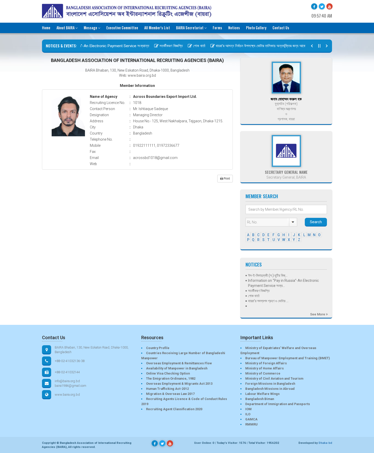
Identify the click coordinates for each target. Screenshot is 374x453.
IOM (248, 409)
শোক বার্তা (192, 46)
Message (90, 27)
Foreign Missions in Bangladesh (270, 383)
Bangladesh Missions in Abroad (270, 389)
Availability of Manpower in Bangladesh (176, 368)
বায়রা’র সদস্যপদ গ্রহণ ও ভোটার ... (268, 301)
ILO (247, 414)
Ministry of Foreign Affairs (266, 363)
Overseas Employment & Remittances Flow (179, 363)
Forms (217, 27)
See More (318, 314)
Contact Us (280, 27)
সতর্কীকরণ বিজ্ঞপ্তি (164, 46)
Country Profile (157, 348)
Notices (234, 27)
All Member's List (157, 27)
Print (226, 178)
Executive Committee (122, 27)
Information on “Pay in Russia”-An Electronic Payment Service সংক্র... (283, 283)
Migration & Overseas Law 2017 (170, 394)
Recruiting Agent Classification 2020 (174, 409)
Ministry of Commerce (262, 373)
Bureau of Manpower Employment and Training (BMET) (287, 358)
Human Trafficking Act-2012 (167, 389)
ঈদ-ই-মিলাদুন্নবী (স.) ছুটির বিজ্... (267, 275)
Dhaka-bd (325, 443)
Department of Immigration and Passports (277, 404)
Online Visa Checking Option (168, 373)
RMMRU (251, 424)
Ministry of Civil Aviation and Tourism (274, 378)
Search (316, 222)
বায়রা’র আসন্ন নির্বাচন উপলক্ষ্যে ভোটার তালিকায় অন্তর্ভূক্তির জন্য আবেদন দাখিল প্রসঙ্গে (263, 46)
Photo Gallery (256, 27)
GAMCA (251, 419)
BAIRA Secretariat (190, 27)
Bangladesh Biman (259, 399)
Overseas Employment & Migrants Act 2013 (179, 383)
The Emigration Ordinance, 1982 (170, 378)
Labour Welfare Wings (262, 394)
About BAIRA (65, 27)
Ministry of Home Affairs (264, 368)
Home (46, 27)
